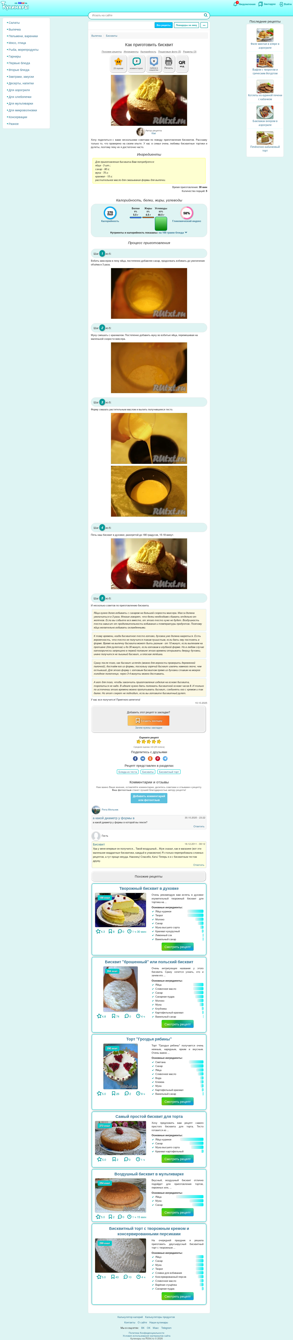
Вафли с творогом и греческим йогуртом (265, 71)
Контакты (129, 1322)
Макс (156, 1327)
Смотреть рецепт (177, 946)
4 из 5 (154, 742)
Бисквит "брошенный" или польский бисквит (149, 961)
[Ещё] (204, 25)
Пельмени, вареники (23, 36)
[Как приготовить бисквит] (149, 100)
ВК (142, 1327)
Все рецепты (164, 25)
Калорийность (148, 51)
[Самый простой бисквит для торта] (120, 1137)
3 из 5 (149, 742)
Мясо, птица (17, 42)
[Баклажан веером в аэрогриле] (265, 112)
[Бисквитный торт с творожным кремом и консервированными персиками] (120, 1255)
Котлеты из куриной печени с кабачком (265, 97)
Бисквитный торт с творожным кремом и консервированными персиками (149, 1231)
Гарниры (15, 56)
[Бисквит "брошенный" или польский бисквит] (120, 988)
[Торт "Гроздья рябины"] (120, 1066)
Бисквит (99, 844)
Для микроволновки (23, 110)
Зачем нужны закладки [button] (148, 727)
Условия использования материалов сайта (146, 1335)
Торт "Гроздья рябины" (149, 1039)
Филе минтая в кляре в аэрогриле (265, 46)
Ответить (198, 826)
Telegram (166, 1327)
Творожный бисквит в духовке (149, 888)
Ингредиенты (131, 51)
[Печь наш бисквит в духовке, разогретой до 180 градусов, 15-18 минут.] (149, 563)
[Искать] (205, 15)
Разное (14, 123)
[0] (156, 65)
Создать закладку (151, 720)
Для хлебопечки (20, 96)
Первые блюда (19, 63)
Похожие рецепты (112, 51)
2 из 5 (143, 742)
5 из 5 (159, 742)
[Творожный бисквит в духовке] (120, 909)
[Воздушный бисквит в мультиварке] (120, 1195)
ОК (148, 1327)
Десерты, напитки (21, 83)
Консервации (18, 117)
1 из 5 (138, 742)
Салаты (14, 22)
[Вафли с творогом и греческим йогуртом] (265, 60)
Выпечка (15, 29)
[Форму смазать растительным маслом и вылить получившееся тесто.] (149, 438)
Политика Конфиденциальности (146, 1332)
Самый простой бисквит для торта (149, 1116)
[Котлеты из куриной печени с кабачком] (265, 86)
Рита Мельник (110, 809)
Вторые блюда (19, 69)
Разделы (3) (190, 51)
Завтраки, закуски (21, 76)
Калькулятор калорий (130, 1317)
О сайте (142, 1322)
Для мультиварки (21, 103)
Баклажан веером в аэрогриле (265, 123)
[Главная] (15, 6)
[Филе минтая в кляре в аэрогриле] (265, 34)
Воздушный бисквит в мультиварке (149, 1174)
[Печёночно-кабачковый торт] (265, 137)
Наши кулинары (158, 1322)
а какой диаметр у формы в (113, 817)
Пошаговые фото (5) (169, 51)
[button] (168, 67)
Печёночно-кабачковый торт (265, 149)
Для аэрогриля (19, 90)
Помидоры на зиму (186, 25)
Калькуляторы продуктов (160, 1317)
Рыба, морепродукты (23, 49)
